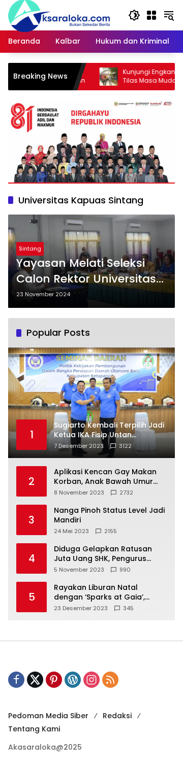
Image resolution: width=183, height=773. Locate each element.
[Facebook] (16, 680)
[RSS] (110, 680)
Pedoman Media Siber (48, 716)
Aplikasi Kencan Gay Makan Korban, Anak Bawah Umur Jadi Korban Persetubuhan (105, 477)
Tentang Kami (34, 729)
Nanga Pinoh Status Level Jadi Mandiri (109, 515)
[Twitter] (35, 680)
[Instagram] (91, 680)
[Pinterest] (54, 680)
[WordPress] (73, 680)
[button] (134, 15)
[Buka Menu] (151, 15)
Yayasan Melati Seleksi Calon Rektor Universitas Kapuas (86, 271)
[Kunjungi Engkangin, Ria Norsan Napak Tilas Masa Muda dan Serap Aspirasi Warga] (94, 76)
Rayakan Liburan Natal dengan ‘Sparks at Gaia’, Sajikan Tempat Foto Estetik (105, 593)
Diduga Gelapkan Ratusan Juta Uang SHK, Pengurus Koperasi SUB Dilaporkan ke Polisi (105, 554)
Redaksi (117, 716)
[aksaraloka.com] (59, 15)
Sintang (30, 248)
